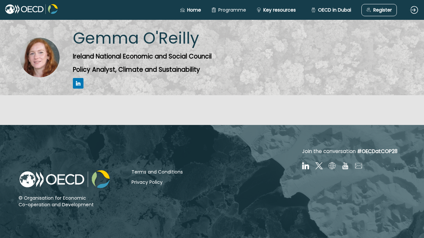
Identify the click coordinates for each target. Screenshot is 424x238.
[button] (190, 10)
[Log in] (414, 10)
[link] (228, 10)
